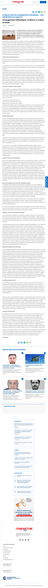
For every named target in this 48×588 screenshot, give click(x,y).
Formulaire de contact (7, 572)
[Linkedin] (39, 12)
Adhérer (43, 2)
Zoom (4, 9)
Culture (4, 556)
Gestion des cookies (26, 585)
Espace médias (5, 557)
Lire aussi (18, 421)
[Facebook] (33, 12)
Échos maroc (5, 549)
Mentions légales (9, 585)
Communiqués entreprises (8, 559)
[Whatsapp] (42, 12)
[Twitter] (36, 12)
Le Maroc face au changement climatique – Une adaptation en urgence (23, 16)
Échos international (7, 551)
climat (4, 25)
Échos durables (6, 554)
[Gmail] (45, 12)
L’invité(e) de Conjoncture (8, 547)
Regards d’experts (6, 552)
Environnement (11, 25)
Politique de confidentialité (17, 585)
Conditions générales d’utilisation (36, 585)
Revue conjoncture (7, 565)
